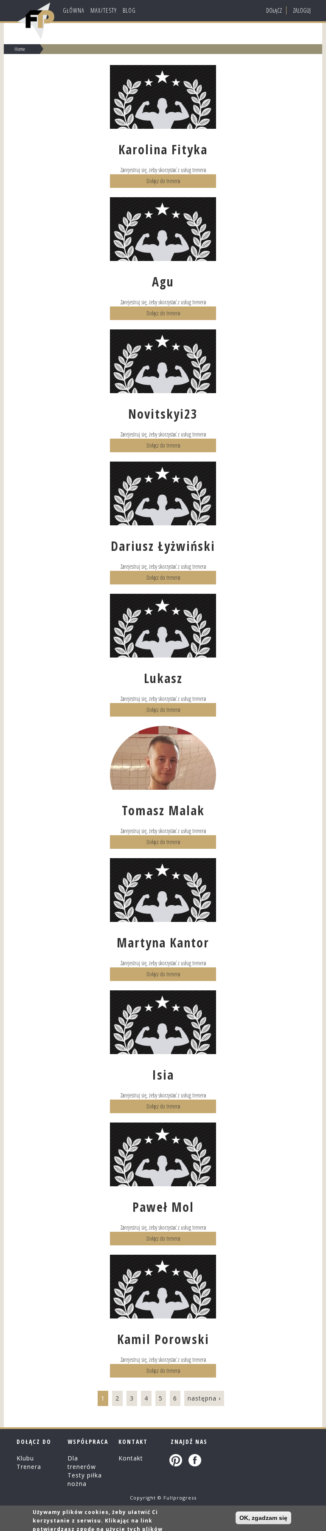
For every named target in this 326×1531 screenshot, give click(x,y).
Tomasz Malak (163, 810)
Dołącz (274, 10)
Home (19, 49)
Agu (163, 281)
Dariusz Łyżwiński (163, 546)
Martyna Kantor (163, 942)
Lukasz (163, 678)
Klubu (25, 1458)
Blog (129, 10)
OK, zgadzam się (263, 1517)
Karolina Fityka (163, 149)
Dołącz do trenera (163, 181)
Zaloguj (302, 10)
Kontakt (130, 1458)
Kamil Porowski (163, 1339)
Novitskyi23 (163, 413)
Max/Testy (103, 10)
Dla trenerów (81, 1462)
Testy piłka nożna (84, 1479)
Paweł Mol (163, 1207)
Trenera (29, 1467)
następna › (204, 1398)
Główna (73, 10)
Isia (163, 1074)
